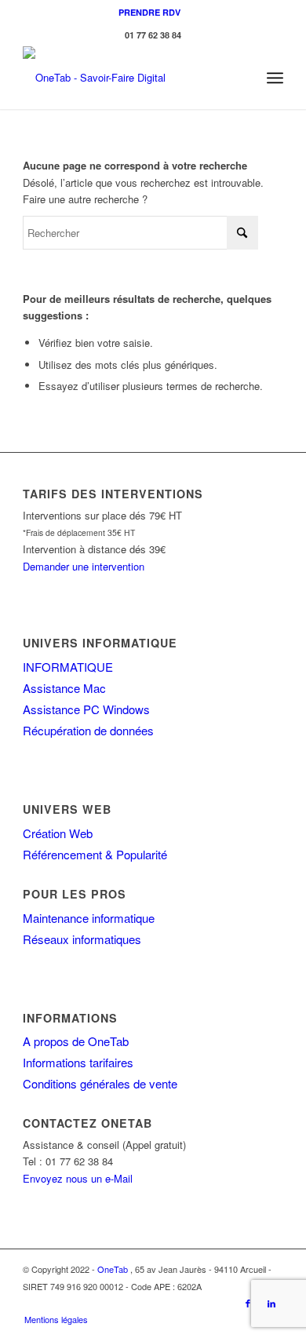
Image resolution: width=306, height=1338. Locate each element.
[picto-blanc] (127, 77)
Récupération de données (88, 730)
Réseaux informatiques (82, 939)
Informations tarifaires (78, 1062)
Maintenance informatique (89, 918)
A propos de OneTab (76, 1041)
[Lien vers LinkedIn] (271, 1302)
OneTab (112, 1269)
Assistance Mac (64, 688)
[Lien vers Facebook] (248, 1302)
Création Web (58, 833)
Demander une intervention (83, 566)
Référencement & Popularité (95, 854)
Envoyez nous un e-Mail (78, 1178)
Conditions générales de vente (100, 1083)
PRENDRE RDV (149, 12)
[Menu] (275, 78)
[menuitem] (149, 12)
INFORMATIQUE (68, 666)
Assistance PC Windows (86, 709)
